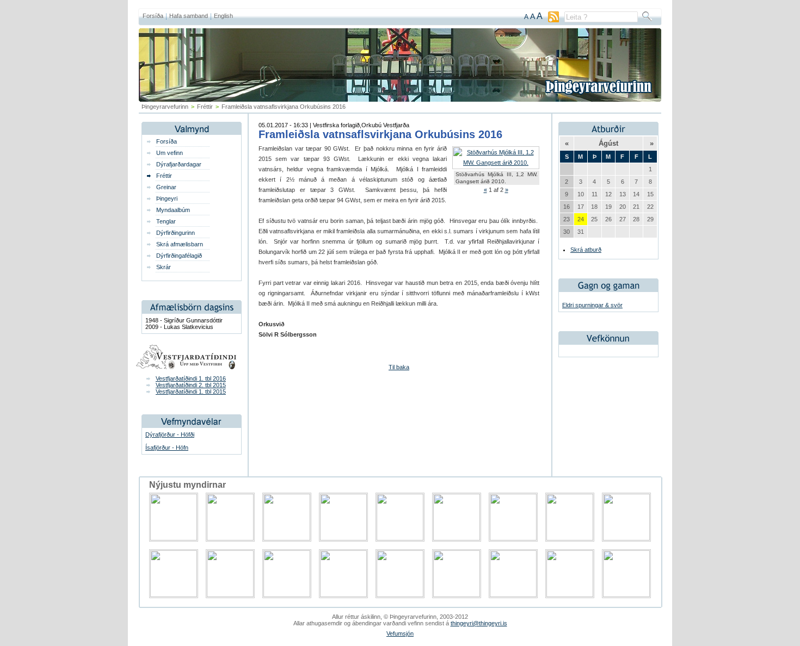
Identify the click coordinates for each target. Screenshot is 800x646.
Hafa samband (188, 16)
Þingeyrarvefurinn (164, 106)
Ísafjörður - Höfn (166, 447)
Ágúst (608, 143)
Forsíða (153, 16)
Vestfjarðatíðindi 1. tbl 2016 (191, 378)
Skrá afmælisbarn (179, 244)
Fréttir (205, 106)
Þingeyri (166, 198)
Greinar (166, 187)
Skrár (163, 267)
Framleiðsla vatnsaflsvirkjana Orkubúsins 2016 (380, 134)
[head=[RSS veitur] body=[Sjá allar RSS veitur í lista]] (553, 20)
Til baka (399, 367)
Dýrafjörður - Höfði (169, 434)
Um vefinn (169, 153)
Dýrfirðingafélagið (179, 255)
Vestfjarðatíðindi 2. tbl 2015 (191, 385)
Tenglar (166, 221)
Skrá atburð (585, 249)
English (223, 16)
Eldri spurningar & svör (592, 305)
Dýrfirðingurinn (175, 232)
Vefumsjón (400, 633)
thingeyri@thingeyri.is (479, 623)
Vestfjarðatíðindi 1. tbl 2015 (191, 391)
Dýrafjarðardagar (178, 164)
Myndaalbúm (173, 210)
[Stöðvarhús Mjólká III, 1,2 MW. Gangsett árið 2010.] (495, 162)
